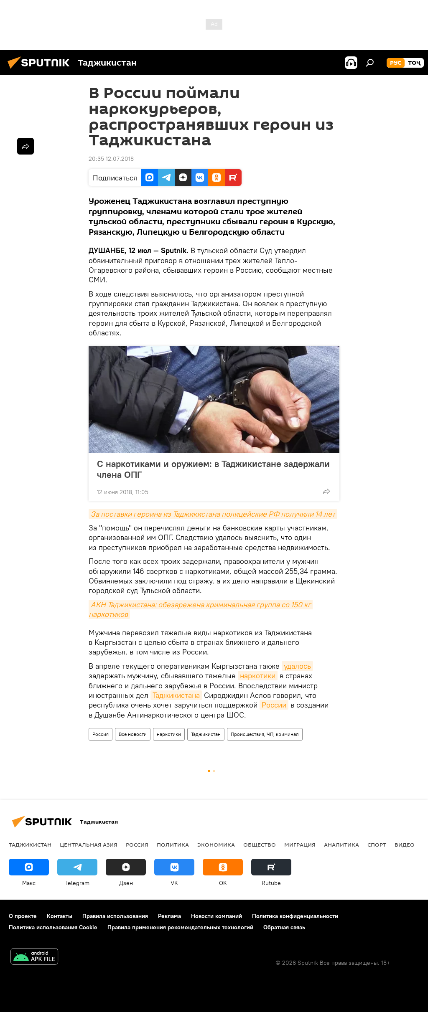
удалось (297, 666)
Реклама (169, 916)
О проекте (23, 916)
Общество (259, 844)
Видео (405, 844)
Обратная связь (284, 927)
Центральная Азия (88, 844)
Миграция (300, 844)
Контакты (59, 916)
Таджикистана (176, 695)
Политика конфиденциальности (295, 916)
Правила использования (115, 916)
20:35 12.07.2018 (111, 158)
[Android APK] (34, 957)
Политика (173, 844)
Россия (100, 734)
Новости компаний (216, 916)
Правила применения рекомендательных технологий (180, 927)
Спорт (376, 844)
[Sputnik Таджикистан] (41, 70)
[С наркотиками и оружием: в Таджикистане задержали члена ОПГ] (214, 399)
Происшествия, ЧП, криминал (265, 734)
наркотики (257, 675)
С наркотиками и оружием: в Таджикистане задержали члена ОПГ (213, 469)
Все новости (133, 734)
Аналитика (341, 844)
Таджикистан (206, 734)
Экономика (216, 844)
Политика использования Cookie (53, 927)
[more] (326, 491)
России (274, 705)
